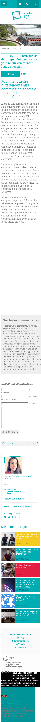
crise (15, 506)
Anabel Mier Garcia (17, 476)
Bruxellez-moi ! (20, 647)
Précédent (10, 443)
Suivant (31, 443)
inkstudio (17, 662)
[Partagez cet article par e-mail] (5, 517)
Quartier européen (20, 641)
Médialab (20, 644)
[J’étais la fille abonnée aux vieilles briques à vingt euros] (4, 696)
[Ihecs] (7, 673)
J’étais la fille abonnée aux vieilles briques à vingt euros (15, 702)
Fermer (4, 720)
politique (28, 506)
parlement (21, 506)
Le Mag (20, 637)
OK (33, 685)
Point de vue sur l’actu (20, 634)
